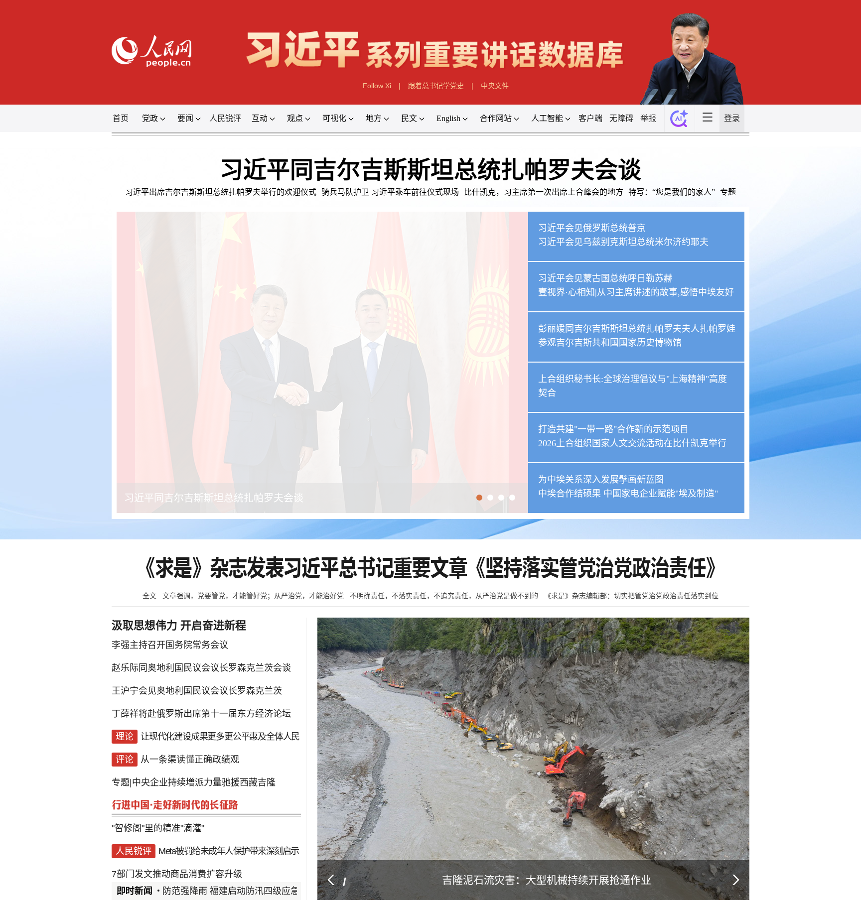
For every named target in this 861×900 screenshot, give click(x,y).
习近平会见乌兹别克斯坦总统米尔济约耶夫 (623, 242)
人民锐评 (225, 118)
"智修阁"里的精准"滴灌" (158, 808)
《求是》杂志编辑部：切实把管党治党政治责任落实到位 (631, 596)
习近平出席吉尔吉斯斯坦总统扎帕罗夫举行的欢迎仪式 (220, 192)
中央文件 (495, 86)
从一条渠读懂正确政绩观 (190, 748)
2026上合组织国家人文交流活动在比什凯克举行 (632, 443)
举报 (648, 118)
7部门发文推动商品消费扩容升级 (177, 848)
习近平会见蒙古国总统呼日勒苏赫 (605, 278)
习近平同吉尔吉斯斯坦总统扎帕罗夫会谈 (430, 170)
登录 (732, 118)
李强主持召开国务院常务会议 (170, 648)
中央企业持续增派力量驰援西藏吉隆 (204, 768)
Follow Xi (377, 86)
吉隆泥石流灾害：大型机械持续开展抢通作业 (546, 880)
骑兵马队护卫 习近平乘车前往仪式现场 (390, 192)
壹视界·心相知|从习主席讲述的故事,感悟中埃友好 (636, 292)
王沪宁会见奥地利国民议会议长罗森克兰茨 (197, 688)
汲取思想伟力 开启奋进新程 (179, 625)
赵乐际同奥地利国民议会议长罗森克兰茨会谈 (201, 668)
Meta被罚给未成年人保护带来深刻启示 (228, 828)
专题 (728, 192)
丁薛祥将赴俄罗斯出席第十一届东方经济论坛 (201, 708)
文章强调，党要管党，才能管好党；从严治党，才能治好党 (253, 596)
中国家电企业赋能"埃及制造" (660, 494)
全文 (149, 596)
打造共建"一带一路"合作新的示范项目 (613, 429)
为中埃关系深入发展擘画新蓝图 (601, 480)
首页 (121, 118)
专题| (122, 768)
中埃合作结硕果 (569, 494)
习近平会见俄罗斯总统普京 (592, 228)
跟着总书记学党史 (436, 86)
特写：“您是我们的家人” (671, 192)
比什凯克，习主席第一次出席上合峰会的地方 (543, 192)
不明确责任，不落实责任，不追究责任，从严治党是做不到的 (444, 596)
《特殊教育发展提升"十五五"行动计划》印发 (200, 868)
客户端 (590, 118)
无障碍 (621, 118)
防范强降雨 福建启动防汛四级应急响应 (228, 891)
